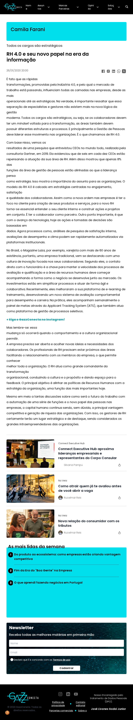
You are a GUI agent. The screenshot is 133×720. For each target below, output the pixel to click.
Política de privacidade (58, 704)
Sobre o (82, 710)
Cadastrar (67, 668)
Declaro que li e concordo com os (42, 659)
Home (28, 7)
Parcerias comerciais (61, 710)
